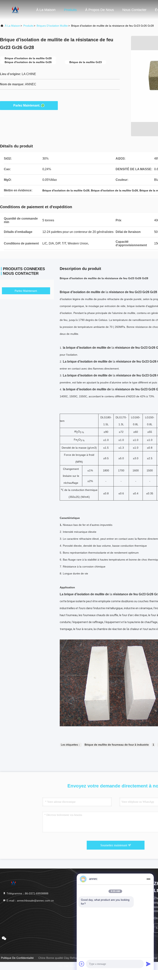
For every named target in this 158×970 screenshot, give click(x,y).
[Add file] (81, 964)
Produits (70, 10)
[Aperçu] (15, 9)
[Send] (148, 964)
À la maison (45, 10)
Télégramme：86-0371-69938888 (27, 893)
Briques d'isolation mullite (52, 25)
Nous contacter (134, 10)
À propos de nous (99, 10)
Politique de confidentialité (17, 957)
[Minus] (148, 879)
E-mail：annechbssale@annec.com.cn (30, 900)
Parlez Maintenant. (26, 105)
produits (28, 25)
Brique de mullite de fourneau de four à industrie (117, 744)
